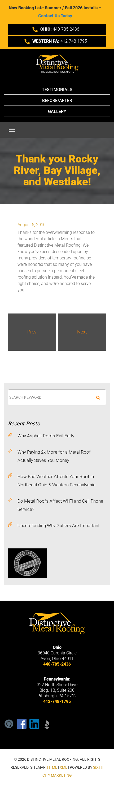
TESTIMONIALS (57, 89)
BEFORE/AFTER (57, 100)
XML (63, 767)
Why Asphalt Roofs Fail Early (45, 435)
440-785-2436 (59, 29)
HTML (52, 767)
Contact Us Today (55, 15)
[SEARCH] (98, 397)
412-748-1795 (59, 41)
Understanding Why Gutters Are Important (58, 525)
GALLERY (57, 111)
